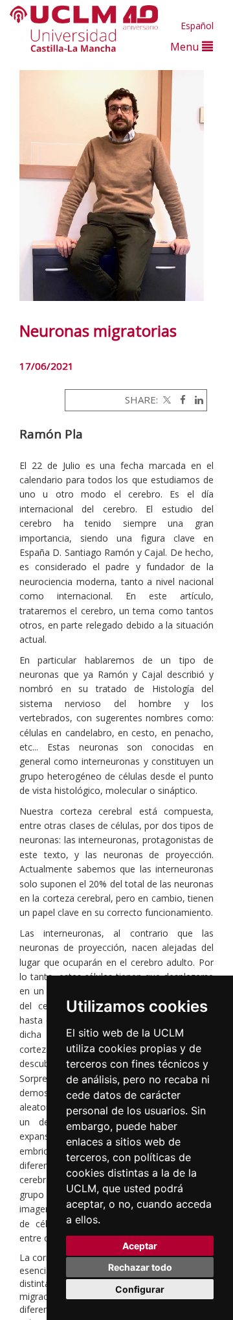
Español (197, 25)
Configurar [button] (139, 1289)
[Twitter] (166, 399)
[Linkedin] (195, 399)
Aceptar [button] (139, 1245)
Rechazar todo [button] (140, 1267)
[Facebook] (179, 399)
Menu (186, 46)
